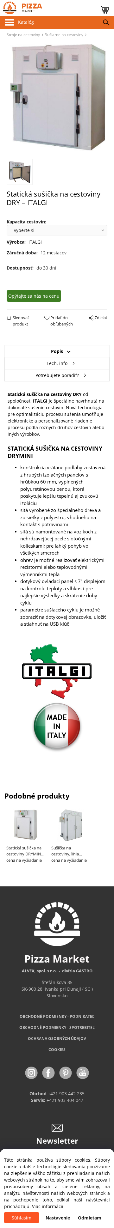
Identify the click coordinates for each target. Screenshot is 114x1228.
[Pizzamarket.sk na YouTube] (83, 1072)
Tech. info (57, 363)
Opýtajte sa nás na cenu (34, 296)
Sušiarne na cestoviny (64, 34)
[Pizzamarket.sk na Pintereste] (66, 1072)
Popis (57, 351)
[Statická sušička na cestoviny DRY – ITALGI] (57, 97)
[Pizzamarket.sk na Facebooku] (49, 1072)
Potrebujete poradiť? (57, 375)
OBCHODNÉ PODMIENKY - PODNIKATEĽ (57, 1016)
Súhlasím (21, 1218)
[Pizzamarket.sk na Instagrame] (32, 1072)
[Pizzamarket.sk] (21, 6)
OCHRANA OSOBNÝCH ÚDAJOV (57, 1038)
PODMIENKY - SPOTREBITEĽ (57, 1027)
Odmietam (89, 1218)
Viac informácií (47, 1206)
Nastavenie (58, 1218)
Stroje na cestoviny (23, 34)
